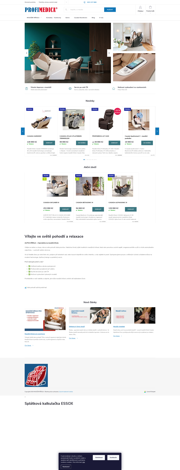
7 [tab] (94, 159)
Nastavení (66, 467)
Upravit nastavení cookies (66, 392)
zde (83, 462)
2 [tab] (85, 159)
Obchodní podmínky (30, 2)
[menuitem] (34, 18)
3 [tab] (87, 159)
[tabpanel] (41, 131)
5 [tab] (90, 159)
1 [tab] (84, 159)
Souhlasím (113, 457)
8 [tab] (95, 159)
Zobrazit (49, 143)
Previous (23, 131)
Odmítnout (99, 457)
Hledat (110, 10)
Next (157, 131)
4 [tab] (89, 159)
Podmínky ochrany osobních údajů (48, 2)
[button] (26, 53)
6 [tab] (92, 159)
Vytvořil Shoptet (151, 392)
